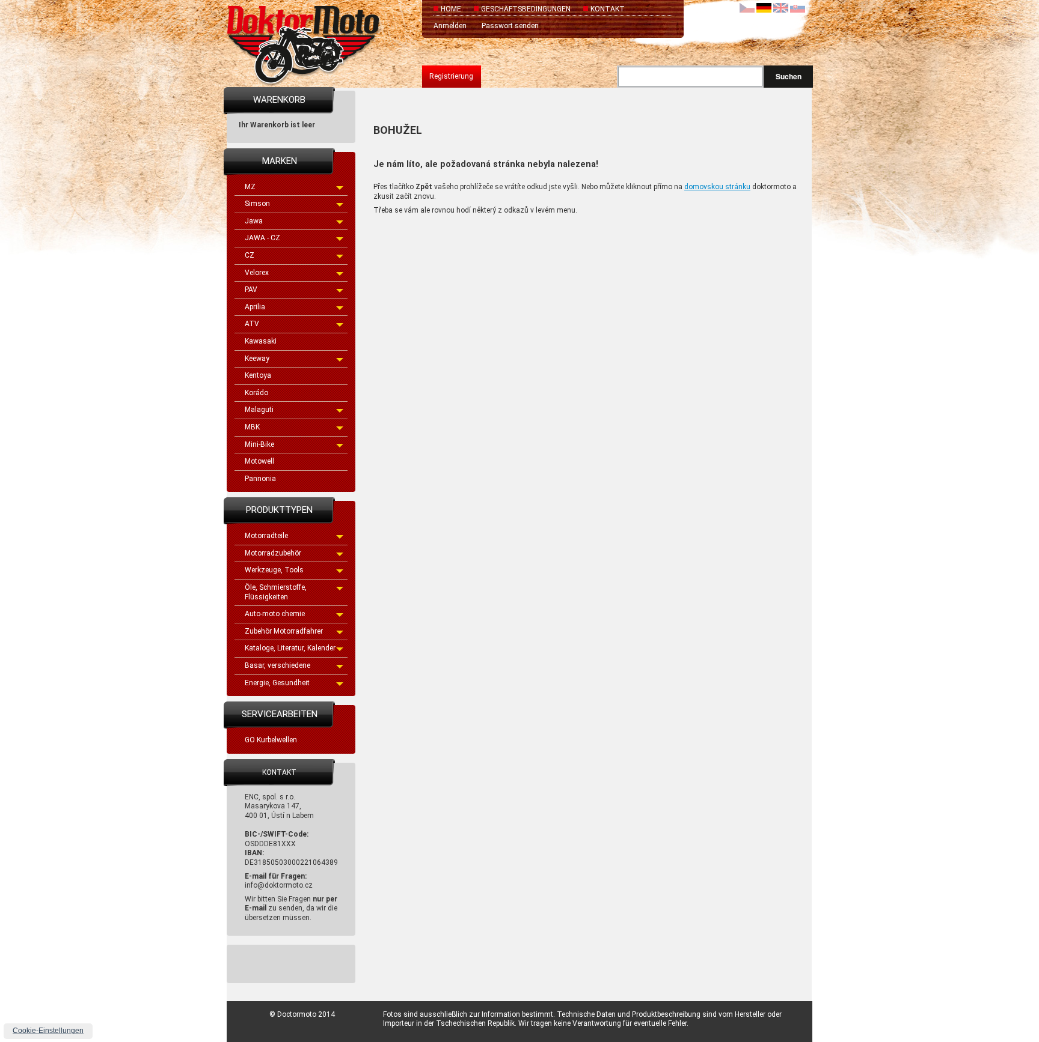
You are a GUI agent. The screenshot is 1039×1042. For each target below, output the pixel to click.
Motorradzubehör (273, 553)
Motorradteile (266, 536)
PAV (251, 289)
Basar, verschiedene (277, 665)
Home (451, 9)
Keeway (257, 358)
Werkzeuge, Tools (274, 570)
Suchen (788, 76)
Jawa (254, 221)
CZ (249, 255)
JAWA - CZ (262, 238)
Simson (257, 203)
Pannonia (260, 478)
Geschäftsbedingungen (526, 9)
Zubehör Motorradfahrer (284, 631)
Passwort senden (510, 26)
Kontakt (607, 9)
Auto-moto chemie (275, 614)
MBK (252, 427)
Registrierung (451, 76)
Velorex (257, 272)
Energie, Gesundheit (277, 683)
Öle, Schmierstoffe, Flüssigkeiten (276, 592)
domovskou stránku (717, 187)
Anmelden (450, 26)
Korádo (256, 393)
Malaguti (259, 409)
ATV (252, 324)
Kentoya (258, 375)
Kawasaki (261, 341)
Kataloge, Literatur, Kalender (290, 648)
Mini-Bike (259, 444)
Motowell (259, 461)
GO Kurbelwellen (271, 740)
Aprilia (255, 307)
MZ (250, 187)
